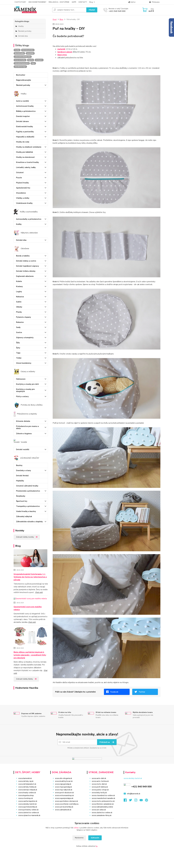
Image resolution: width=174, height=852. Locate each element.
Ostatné (20, 172)
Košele (19, 281)
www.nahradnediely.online (102, 807)
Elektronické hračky (24, 126)
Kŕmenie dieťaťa (23, 421)
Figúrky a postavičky (25, 131)
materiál (61, 49)
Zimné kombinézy (23, 363)
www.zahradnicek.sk (63, 810)
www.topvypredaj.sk (63, 787)
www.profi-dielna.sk (100, 787)
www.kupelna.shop (26, 795)
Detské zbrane (22, 121)
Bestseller (20, 75)
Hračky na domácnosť (25, 157)
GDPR (74, 2)
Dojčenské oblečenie (25, 276)
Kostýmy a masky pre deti (27, 384)
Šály (18, 342)
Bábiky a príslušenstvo (26, 111)
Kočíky (19, 224)
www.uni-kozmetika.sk (64, 807)
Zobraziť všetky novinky (25, 537)
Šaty (18, 348)
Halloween (20, 379)
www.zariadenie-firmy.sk (101, 815)
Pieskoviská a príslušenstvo (28, 491)
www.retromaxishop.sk (64, 795)
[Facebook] (126, 801)
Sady (18, 327)
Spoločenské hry (23, 188)
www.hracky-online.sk (27, 792)
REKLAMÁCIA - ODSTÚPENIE (59, 2)
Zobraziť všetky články (24, 679)
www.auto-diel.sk (99, 778)
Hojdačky (20, 481)
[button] (67, 814)
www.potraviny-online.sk (28, 810)
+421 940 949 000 (117, 11)
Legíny (19, 291)
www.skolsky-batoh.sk (27, 804)
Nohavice (20, 296)
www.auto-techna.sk (100, 781)
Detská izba (21, 240)
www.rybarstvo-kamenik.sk (29, 815)
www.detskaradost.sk (27, 784)
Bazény (19, 465)
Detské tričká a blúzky (25, 271)
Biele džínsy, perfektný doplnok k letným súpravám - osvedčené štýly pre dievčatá (30, 655)
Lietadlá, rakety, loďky (26, 167)
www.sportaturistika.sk (27, 807)
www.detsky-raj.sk (25, 781)
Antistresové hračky (25, 106)
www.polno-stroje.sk (100, 790)
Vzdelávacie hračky (24, 203)
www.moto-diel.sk (99, 784)
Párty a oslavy (22, 396)
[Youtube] (142, 801)
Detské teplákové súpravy (27, 266)
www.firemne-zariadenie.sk (103, 804)
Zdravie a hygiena (24, 433)
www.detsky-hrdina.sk (27, 787)
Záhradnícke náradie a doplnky (29, 521)
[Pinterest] (146, 801)
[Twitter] (131, 801)
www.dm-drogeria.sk (63, 778)
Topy (18, 353)
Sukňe (18, 302)
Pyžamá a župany (23, 317)
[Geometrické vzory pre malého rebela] (30, 599)
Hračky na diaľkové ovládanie (28, 147)
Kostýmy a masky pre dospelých (25, 390)
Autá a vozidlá (22, 101)
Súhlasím (95, 837)
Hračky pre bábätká (24, 152)
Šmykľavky (20, 496)
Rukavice (20, 322)
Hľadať (92, 10)
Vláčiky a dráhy (22, 198)
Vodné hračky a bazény (26, 511)
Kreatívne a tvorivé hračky (27, 162)
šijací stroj (62, 54)
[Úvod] (32, 10)
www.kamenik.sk (25, 778)
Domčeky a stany (23, 470)
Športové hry (21, 501)
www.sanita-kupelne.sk (27, 801)
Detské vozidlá (22, 449)
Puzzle (19, 177)
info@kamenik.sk (133, 793)
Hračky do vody (22, 142)
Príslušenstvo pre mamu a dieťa (27, 427)
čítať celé (39, 592)
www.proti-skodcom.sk (64, 792)
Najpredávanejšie (23, 80)
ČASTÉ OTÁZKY (20, 2)
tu (96, 846)
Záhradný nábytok (24, 516)
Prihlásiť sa (105, 742)
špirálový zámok (64, 52)
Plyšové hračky (22, 183)
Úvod (54, 19)
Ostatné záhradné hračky (27, 486)
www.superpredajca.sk (64, 798)
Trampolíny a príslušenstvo (28, 506)
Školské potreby (23, 85)
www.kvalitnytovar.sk (64, 781)
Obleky (19, 307)
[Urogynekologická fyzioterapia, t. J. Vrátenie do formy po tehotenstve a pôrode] (30, 558)
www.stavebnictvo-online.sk (103, 795)
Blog (91, 2)
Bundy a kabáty (23, 256)
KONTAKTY (83, 2)
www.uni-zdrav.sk (99, 810)
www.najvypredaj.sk (63, 784)
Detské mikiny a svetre (26, 261)
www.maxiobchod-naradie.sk (103, 798)
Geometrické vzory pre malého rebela (28, 608)
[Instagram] (137, 801)
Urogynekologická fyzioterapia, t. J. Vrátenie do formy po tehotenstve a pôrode (30, 577)
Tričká (18, 358)
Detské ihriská (22, 475)
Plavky (19, 312)
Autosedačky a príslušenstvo (28, 219)
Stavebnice (21, 193)
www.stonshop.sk (25, 798)
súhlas (76, 828)
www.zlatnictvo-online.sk (28, 812)
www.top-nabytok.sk (63, 790)
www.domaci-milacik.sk (27, 790)
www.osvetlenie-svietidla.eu (66, 804)
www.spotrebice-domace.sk (66, 801)
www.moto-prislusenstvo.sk (103, 801)
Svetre (19, 332)
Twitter (142, 692)
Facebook (114, 692)
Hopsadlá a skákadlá (25, 137)
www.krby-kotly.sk (99, 792)
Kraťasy (19, 286)
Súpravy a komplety (24, 337)
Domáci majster (23, 116)
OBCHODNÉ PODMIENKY (37, 2)
